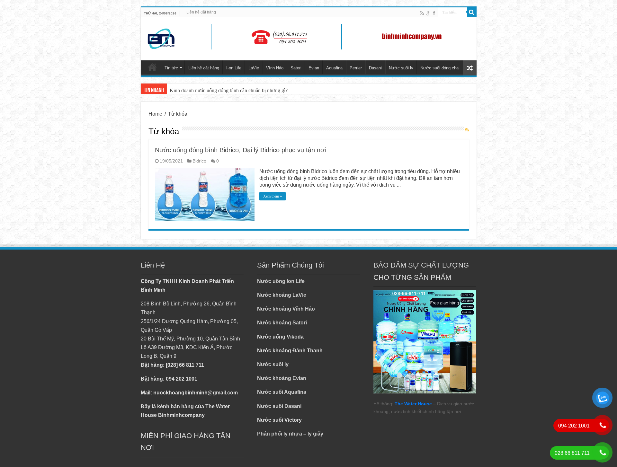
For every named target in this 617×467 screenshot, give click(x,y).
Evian (313, 68)
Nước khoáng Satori (282, 322)
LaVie (253, 68)
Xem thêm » (272, 196)
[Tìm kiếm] (472, 12)
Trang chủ (152, 67)
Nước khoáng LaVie (281, 295)
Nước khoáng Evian (281, 378)
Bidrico (199, 161)
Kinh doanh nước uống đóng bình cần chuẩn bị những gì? (229, 90)
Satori (296, 68)
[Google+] (428, 13)
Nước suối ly (401, 68)
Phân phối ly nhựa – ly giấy (290, 433)
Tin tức (171, 68)
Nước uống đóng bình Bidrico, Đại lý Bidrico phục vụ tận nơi (240, 150)
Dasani (375, 68)
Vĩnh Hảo (274, 68)
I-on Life (233, 68)
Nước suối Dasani (279, 406)
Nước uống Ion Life (281, 281)
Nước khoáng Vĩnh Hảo (286, 309)
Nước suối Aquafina (281, 392)
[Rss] (422, 13)
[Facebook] (434, 13)
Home (155, 114)
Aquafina (334, 68)
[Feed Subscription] (467, 130)
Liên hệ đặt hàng (201, 12)
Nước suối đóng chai (440, 68)
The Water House (413, 403)
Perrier (356, 68)
